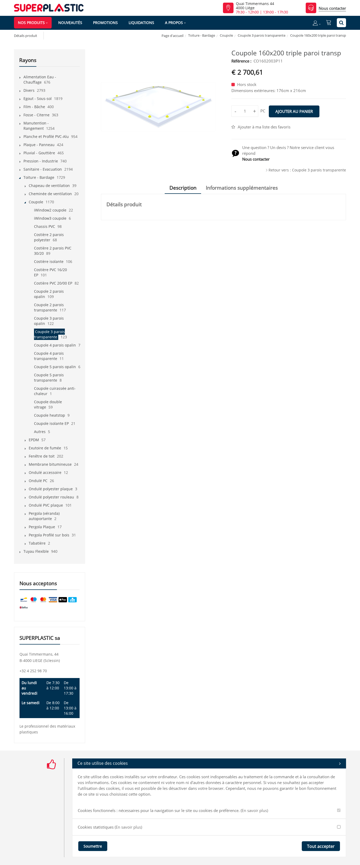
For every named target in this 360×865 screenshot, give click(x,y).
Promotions (105, 22)
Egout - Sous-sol (37, 98)
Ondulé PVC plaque (46, 505)
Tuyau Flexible (36, 551)
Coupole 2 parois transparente (49, 307)
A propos (174, 22)
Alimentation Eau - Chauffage (39, 79)
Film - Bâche (34, 106)
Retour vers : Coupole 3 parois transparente (307, 169)
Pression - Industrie (40, 161)
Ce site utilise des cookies (102, 763)
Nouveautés (70, 22)
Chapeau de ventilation (49, 185)
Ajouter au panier (294, 111)
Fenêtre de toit (42, 456)
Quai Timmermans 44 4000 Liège (255, 5)
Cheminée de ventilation (50, 193)
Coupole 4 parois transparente (49, 356)
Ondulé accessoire (45, 472)
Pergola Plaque (42, 526)
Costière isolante (49, 261)
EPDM (34, 439)
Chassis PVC (44, 226)
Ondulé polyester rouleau (51, 496)
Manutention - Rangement (36, 126)
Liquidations (141, 22)
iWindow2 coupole (50, 210)
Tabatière (37, 543)
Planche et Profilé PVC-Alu (46, 136)
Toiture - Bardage (201, 35)
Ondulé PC (38, 480)
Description (183, 187)
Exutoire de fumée (45, 447)
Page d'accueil (172, 35)
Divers (29, 90)
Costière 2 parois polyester (49, 237)
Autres (40, 431)
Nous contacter (332, 8)
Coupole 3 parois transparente (261, 35)
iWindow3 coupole (50, 218)
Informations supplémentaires (242, 187)
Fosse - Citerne (36, 114)
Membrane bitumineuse (50, 464)
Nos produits (31, 22)
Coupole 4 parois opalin (55, 345)
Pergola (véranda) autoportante (44, 516)
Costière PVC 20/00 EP (53, 283)
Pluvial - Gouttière (39, 152)
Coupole (226, 35)
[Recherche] (341, 22)
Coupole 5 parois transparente (49, 377)
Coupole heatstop (49, 415)
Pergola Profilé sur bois (49, 534)
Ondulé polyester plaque (51, 488)
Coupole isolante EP (51, 423)
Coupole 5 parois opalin (55, 366)
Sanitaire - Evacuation (42, 169)
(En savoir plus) (254, 810)
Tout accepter (321, 846)
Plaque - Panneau (39, 144)
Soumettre (93, 846)
